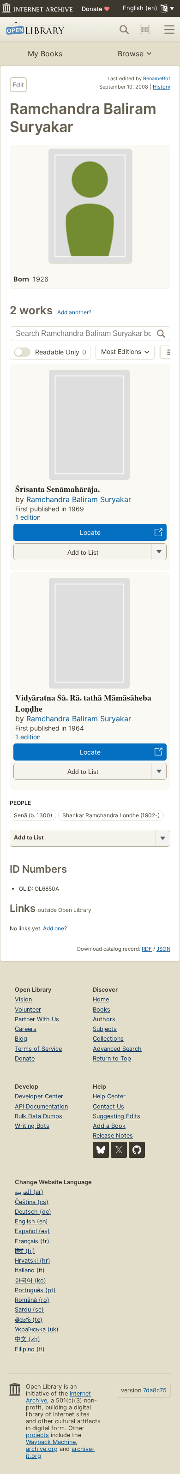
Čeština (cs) (31, 1201)
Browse (131, 53)
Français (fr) (32, 1241)
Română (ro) (32, 1299)
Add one (53, 928)
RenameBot (156, 78)
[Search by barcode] (145, 29)
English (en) (31, 1221)
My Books (45, 53)
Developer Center (39, 1096)
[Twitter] (119, 1150)
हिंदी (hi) (25, 1250)
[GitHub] (137, 1150)
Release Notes (113, 1135)
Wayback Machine (51, 1441)
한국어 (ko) (30, 1280)
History (161, 87)
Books (101, 1009)
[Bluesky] (101, 1150)
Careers (25, 1028)
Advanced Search (117, 1048)
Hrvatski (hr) (32, 1260)
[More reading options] (162, 838)
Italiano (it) (30, 1270)
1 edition (28, 517)
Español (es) (32, 1231)
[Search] (124, 29)
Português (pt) (35, 1290)
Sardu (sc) (29, 1309)
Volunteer (28, 1009)
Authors (104, 1019)
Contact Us (108, 1106)
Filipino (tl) (30, 1349)
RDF (147, 949)
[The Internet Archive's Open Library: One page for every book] (40, 29)
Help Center (109, 1096)
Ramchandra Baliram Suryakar (78, 499)
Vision (23, 999)
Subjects (105, 1028)
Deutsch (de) (33, 1211)
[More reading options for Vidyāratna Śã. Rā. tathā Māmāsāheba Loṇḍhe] (158, 771)
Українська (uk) (37, 1329)
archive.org (42, 1448)
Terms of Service (38, 1048)
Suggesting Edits (116, 1116)
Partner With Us (37, 1019)
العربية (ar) (29, 1191)
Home (101, 999)
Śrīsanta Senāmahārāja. (57, 489)
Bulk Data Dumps (38, 1116)
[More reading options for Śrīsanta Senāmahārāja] (158, 551)
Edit (18, 85)
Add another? (74, 312)
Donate (96, 8)
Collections (108, 1038)
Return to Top (112, 1058)
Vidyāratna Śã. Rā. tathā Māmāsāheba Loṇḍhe (83, 702)
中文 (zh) (27, 1339)
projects (37, 1435)
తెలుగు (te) (28, 1319)
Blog (21, 1038)
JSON (163, 949)
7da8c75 (155, 1390)
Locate (90, 532)
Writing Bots (32, 1125)
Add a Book (109, 1125)
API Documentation (41, 1106)
